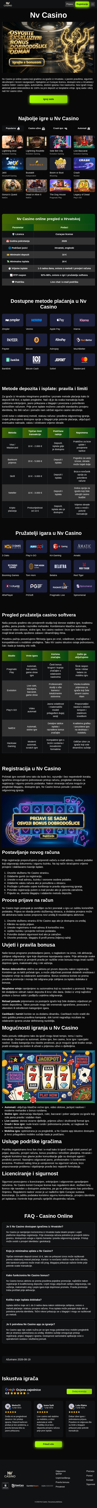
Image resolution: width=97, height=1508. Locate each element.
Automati (82, 128)
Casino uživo (34, 128)
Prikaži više (48, 1444)
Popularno (11, 128)
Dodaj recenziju (79, 1391)
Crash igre (58, 128)
